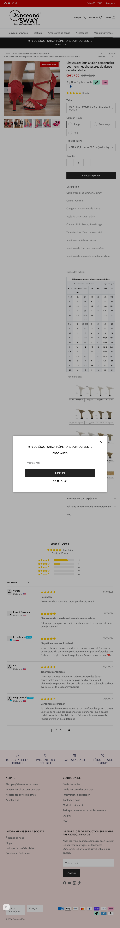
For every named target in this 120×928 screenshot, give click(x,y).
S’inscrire (60, 472)
